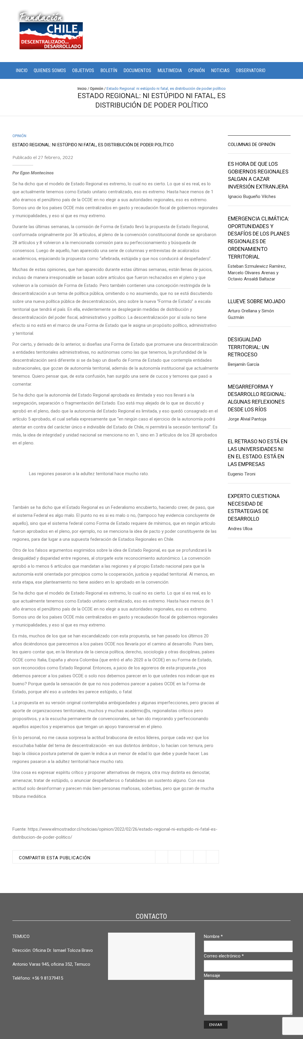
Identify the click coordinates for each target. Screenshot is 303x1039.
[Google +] (199, 856)
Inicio (22, 70)
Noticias (220, 70)
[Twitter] (161, 856)
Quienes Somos (50, 70)
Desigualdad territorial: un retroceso (248, 347)
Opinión (196, 70)
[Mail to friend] (212, 856)
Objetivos (83, 70)
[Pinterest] (186, 856)
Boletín (108, 70)
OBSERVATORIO (250, 70)
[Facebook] (174, 856)
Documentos (137, 70)
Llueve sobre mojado (256, 301)
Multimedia (169, 70)
